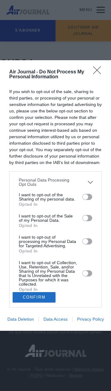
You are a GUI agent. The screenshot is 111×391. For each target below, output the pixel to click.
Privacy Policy (90, 319)
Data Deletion (20, 319)
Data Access (55, 319)
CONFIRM (34, 297)
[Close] (99, 72)
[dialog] (55, 195)
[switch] (87, 197)
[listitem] (55, 182)
